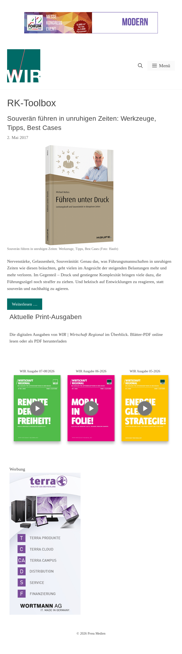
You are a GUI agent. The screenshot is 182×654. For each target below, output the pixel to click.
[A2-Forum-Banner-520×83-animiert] (91, 32)
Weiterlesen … (24, 304)
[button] (140, 66)
